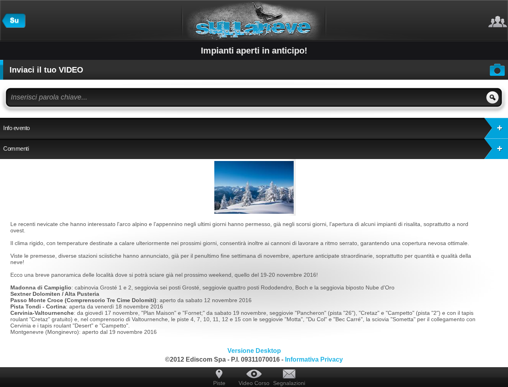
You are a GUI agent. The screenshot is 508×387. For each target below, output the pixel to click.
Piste (219, 383)
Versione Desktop (254, 350)
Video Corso (254, 383)
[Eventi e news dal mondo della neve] (13, 26)
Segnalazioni (289, 383)
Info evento (16, 128)
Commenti (16, 148)
